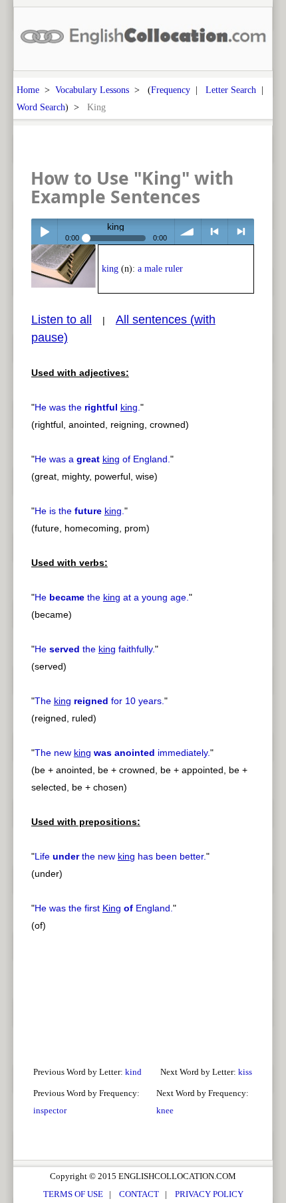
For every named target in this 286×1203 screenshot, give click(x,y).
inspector (50, 1110)
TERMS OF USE (73, 1194)
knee (165, 1110)
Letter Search (231, 89)
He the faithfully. (95, 649)
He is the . (79, 511)
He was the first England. (104, 908)
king (110, 269)
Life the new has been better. (120, 856)
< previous (214, 231)
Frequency (170, 89)
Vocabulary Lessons (92, 89)
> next (241, 231)
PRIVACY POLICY (209, 1194)
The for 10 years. (99, 700)
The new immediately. (122, 752)
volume (188, 231)
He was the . (87, 407)
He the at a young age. (112, 597)
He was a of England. (102, 459)
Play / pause (44, 231)
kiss (245, 1072)
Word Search (41, 107)
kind (133, 1072)
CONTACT (139, 1194)
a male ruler (160, 269)
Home (28, 89)
